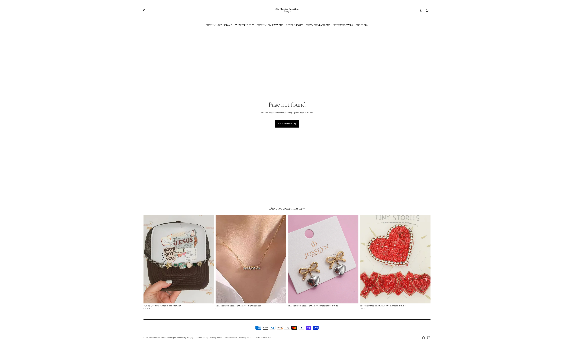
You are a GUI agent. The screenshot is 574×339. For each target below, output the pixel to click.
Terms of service (230, 338)
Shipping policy (245, 338)
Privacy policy (216, 338)
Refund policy (202, 338)
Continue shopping (287, 124)
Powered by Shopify (185, 338)
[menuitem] (219, 25)
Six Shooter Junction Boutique (163, 338)
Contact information (262, 338)
